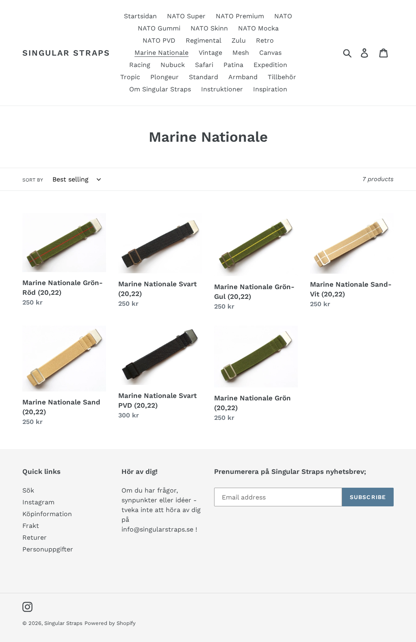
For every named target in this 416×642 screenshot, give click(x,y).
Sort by (32, 180)
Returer (34, 537)
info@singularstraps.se (157, 529)
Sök (28, 490)
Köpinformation (47, 514)
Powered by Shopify (110, 623)
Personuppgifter (47, 549)
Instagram (38, 502)
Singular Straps (66, 53)
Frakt (30, 526)
